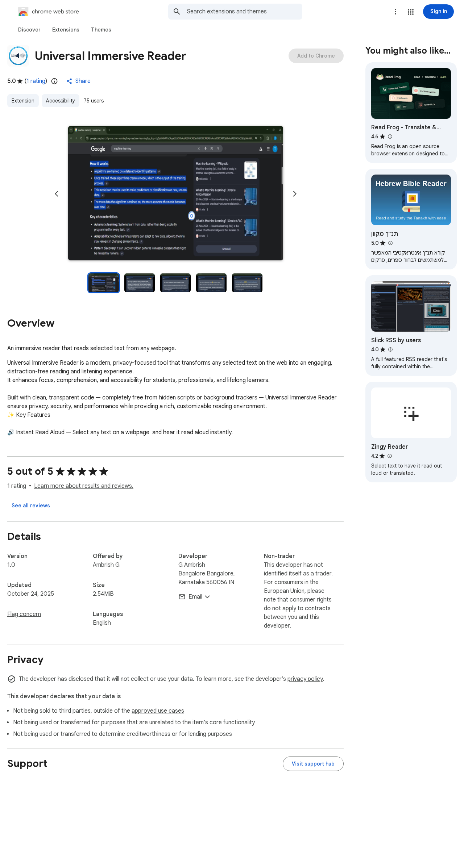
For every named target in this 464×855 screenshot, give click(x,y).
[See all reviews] (30, 505)
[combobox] (244, 11)
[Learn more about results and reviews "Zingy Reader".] (389, 456)
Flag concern (24, 614)
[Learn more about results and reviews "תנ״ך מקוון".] (390, 243)
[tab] (29, 29)
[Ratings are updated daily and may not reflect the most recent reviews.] (54, 81)
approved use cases (158, 710)
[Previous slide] (56, 193)
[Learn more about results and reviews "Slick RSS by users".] (390, 349)
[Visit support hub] (313, 763)
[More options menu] (395, 11)
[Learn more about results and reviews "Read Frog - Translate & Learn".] (389, 136)
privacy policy (305, 679)
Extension (23, 100)
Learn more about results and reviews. (83, 486)
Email (195, 596)
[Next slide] (294, 193)
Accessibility (60, 100)
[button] (410, 12)
